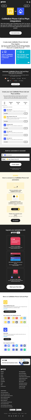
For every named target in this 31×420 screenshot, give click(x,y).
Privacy (22, 413)
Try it (25, 113)
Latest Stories (3, 390)
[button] (29, 2)
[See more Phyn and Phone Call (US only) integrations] (7, 345)
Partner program (14, 413)
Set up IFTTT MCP (15, 84)
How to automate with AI (4, 392)
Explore (2, 371)
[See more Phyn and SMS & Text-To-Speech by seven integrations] (23, 349)
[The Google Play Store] (18, 410)
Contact (19, 413)
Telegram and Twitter (22, 386)
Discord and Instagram (22, 373)
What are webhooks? (4, 400)
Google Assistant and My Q (23, 378)
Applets (2, 376)
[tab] (4, 103)
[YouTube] (16, 416)
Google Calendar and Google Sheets (24, 376)
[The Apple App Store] (12, 410)
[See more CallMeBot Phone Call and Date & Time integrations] (15, 322)
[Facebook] (9, 416)
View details (6, 113)
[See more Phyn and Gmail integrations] (23, 345)
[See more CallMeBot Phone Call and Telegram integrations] (23, 318)
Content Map (3, 381)
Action (8, 125)
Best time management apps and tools (7, 395)
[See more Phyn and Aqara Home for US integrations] (15, 349)
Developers (6, 413)
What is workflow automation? (5, 397)
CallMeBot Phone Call (12, 19)
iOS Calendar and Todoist (23, 384)
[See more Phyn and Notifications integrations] (15, 345)
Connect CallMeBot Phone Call (10, 311)
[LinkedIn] (11, 416)
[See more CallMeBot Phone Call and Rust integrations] (7, 318)
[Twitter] (18, 416)
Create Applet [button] (15, 164)
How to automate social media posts (6, 405)
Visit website (5, 336)
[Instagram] (13, 416)
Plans (2, 384)
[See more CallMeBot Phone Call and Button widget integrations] (15, 318)
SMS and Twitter (21, 381)
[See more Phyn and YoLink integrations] (7, 349)
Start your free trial (15, 287)
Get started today (15, 33)
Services (2, 373)
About (25, 413)
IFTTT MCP (2, 378)
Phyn (27, 19)
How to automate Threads (5, 403)
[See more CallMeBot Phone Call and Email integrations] (7, 322)
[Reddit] (23, 416)
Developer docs (3, 386)
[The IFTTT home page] (3, 2)
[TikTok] (20, 416)
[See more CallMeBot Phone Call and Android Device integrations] (23, 322)
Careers (10, 413)
